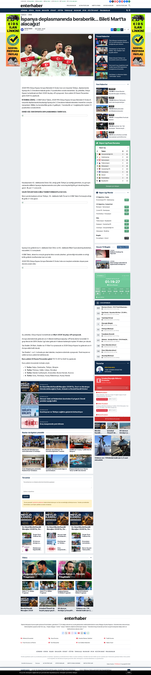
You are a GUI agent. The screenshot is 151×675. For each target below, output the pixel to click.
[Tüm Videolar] (91, 557)
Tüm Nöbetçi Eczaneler (113, 419)
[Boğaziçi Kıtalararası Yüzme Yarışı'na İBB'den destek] (81, 461)
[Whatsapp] (88, 633)
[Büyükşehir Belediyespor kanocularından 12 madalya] (33, 442)
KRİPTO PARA (96, 5)
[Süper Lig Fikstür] (128, 192)
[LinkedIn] (75, 633)
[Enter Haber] (32, 5)
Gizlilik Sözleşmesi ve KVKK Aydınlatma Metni (92, 672)
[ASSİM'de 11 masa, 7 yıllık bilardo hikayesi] (81, 442)
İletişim (37, 663)
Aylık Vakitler (101, 297)
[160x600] (13, 40)
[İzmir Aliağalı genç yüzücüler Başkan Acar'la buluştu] (33, 461)
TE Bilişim (117, 664)
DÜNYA (31, 10)
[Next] (85, 633)
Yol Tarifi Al (113, 399)
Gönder (26, 496)
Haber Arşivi (109, 642)
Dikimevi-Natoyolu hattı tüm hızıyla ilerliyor (117, 101)
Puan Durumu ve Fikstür (29, 642)
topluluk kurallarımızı (38, 502)
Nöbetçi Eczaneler (28, 638)
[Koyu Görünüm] (127, 10)
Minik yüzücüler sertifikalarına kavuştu (116, 110)
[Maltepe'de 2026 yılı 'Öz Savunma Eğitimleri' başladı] (57, 442)
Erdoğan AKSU (110, 367)
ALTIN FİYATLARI (84, 5)
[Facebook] (63, 633)
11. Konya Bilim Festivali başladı (118, 119)
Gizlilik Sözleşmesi (26, 663)
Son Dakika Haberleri (84, 642)
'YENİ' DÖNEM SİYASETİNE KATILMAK (113, 370)
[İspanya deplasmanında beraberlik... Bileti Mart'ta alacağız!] (57, 55)
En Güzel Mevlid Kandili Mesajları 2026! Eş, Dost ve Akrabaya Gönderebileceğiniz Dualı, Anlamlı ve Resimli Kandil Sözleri (117, 93)
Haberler (23, 15)
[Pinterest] (69, 633)
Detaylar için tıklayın (112, 186)
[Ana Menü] (129, 10)
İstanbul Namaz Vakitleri (85, 638)
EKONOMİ (77, 10)
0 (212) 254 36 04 (103, 410)
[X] (66, 633)
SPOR (84, 10)
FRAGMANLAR (71, 5)
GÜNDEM (24, 10)
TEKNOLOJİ (68, 10)
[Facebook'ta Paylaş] (112, 29)
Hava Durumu (54, 638)
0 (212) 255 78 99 (103, 399)
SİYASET (53, 10)
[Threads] (81, 633)
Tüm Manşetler (55, 642)
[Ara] (129, 6)
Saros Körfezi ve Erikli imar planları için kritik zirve (118, 136)
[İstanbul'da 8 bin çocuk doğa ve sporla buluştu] (57, 461)
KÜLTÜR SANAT (93, 10)
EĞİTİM (60, 10)
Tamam (128, 672)
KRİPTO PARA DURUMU (73, 663)
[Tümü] (128, 84)
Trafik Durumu (110, 638)
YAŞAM (37, 10)
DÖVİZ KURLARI (108, 5)
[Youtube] (78, 633)
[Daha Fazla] (121, 29)
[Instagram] (72, 633)
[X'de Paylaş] (115, 29)
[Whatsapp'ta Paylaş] (118, 29)
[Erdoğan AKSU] (99, 369)
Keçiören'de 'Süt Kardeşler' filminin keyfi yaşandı (117, 127)
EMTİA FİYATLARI (121, 5)
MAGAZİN (45, 10)
